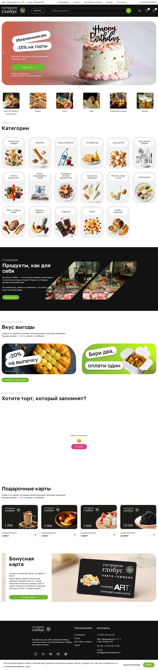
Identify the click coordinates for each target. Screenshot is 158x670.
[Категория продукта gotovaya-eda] (92, 153)
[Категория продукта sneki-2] (92, 222)
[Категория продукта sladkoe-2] (66, 222)
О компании (79, 634)
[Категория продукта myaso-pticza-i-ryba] (14, 222)
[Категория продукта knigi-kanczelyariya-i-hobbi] (40, 187)
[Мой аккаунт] (139, 10)
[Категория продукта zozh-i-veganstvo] (14, 187)
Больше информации (132, 665)
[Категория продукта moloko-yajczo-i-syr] (118, 187)
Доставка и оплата (82, 641)
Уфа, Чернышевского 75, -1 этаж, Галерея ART (109, 640)
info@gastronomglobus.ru (108, 652)
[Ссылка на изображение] (41, 629)
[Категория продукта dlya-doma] (144, 153)
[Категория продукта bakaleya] (40, 153)
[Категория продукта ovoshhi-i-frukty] (40, 222)
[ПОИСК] (128, 10)
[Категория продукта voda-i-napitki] (66, 153)
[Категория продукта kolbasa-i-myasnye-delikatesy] (66, 187)
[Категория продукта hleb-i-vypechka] (118, 222)
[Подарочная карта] (20, 517)
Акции (77, 645)
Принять (148, 665)
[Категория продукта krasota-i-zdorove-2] (92, 187)
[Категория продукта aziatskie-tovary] (14, 153)
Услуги (77, 638)
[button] (3, 52)
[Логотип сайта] (14, 10)
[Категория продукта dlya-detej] (118, 153)
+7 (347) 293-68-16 (147, 2)
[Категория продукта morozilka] (144, 187)
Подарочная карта (9, 533)
